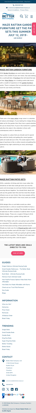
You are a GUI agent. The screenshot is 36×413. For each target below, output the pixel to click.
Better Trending (7, 344)
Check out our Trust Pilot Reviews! (13, 287)
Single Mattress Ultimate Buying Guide (14, 266)
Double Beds (6, 335)
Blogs (4, 293)
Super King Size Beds (9, 341)
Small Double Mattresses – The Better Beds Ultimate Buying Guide (16, 270)
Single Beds (6, 330)
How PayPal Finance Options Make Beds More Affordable (16, 281)
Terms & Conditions (13, 10)
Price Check (5, 310)
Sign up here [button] (18, 253)
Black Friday (6, 318)
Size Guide (5, 290)
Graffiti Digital (6, 411)
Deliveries (5, 307)
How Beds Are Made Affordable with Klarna (16, 285)
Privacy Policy (24, 10)
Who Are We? (6, 304)
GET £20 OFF (34, 29)
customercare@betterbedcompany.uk (14, 381)
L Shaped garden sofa (24, 228)
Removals (5, 313)
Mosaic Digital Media (22, 409)
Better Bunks (6, 347)
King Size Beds (6, 338)
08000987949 (9, 384)
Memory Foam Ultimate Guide (11, 277)
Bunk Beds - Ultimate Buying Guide (13, 274)
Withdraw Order (7, 316)
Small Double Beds (8, 332)
